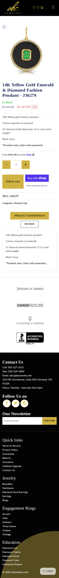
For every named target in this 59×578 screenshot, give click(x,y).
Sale (25, 203)
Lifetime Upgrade (11, 466)
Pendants (18, 203)
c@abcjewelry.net (22, 375)
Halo (5, 518)
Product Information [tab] (29, 215)
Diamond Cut (9, 548)
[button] (53, 7)
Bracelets (7, 484)
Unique (6, 530)
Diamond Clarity (11, 552)
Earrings (6, 496)
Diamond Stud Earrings (15, 492)
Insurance (7, 462)
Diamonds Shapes (12, 564)
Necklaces (8, 488)
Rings (5, 500)
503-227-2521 (16, 367)
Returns (6, 458)
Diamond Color (10, 560)
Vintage (6, 534)
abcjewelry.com (19, 572)
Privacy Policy (10, 450)
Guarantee (8, 454)
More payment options (37, 186)
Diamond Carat (10, 556)
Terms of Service (11, 446)
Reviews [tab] (29, 224)
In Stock (7, 102)
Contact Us (8, 470)
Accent (6, 514)
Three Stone (9, 526)
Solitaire (6, 522)
